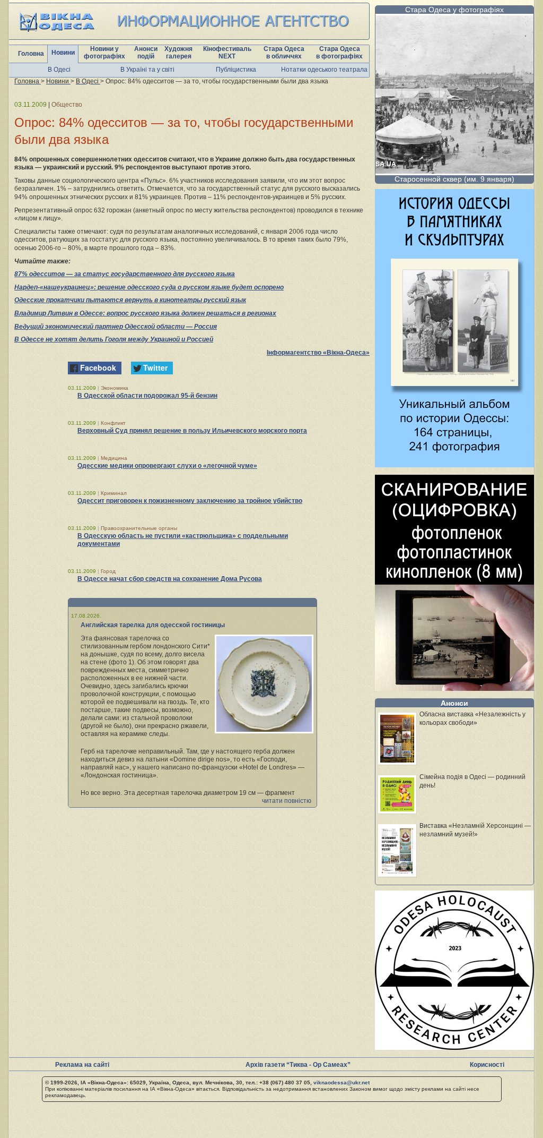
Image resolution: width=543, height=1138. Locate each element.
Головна (31, 53)
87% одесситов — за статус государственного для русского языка (124, 274)
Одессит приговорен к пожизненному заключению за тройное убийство (189, 500)
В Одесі (59, 69)
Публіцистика (236, 69)
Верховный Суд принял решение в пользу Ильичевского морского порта (192, 430)
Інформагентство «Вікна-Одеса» (318, 352)
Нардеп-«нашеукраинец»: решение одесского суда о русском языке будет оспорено (149, 287)
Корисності (487, 1064)
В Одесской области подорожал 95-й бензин (147, 395)
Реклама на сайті (82, 1064)
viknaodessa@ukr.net (341, 1082)
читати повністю (286, 801)
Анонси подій (145, 52)
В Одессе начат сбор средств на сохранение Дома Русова (169, 579)
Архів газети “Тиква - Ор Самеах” (298, 1064)
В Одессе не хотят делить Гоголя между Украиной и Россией (113, 339)
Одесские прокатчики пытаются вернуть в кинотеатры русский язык (130, 300)
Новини (63, 52)
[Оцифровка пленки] (454, 687)
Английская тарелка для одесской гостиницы (153, 625)
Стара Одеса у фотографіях (454, 9)
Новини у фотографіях (104, 52)
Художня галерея (178, 52)
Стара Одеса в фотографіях (339, 52)
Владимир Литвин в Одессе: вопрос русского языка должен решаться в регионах (145, 313)
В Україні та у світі (147, 69)
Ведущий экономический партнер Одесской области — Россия (115, 326)
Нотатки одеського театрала (324, 69)
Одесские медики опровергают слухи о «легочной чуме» (167, 465)
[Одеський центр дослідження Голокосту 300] (454, 1046)
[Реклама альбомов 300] (454, 464)
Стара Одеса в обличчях (284, 52)
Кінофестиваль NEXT (227, 52)
